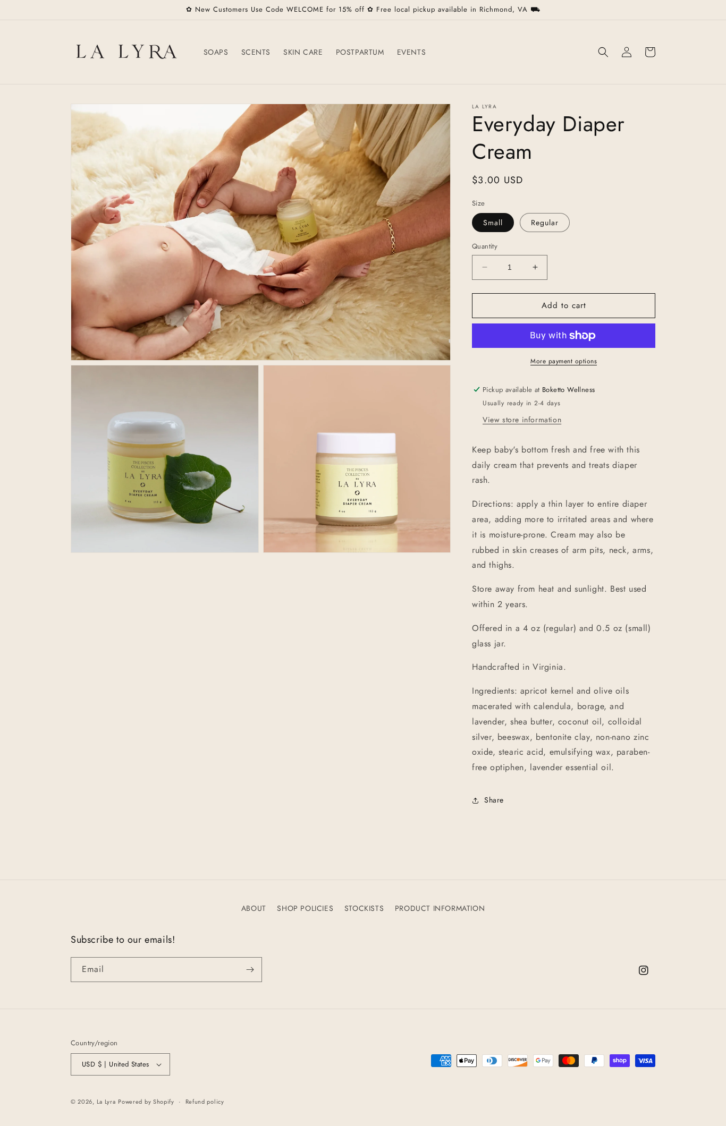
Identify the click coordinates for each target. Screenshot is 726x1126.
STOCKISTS (364, 908)
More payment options (563, 361)
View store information (522, 419)
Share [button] (494, 800)
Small (493, 222)
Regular (545, 222)
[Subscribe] (249, 969)
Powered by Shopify (146, 1101)
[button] (603, 52)
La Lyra (106, 1101)
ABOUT (253, 908)
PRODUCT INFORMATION (440, 908)
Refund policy (204, 1101)
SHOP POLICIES (305, 908)
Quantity (484, 246)
